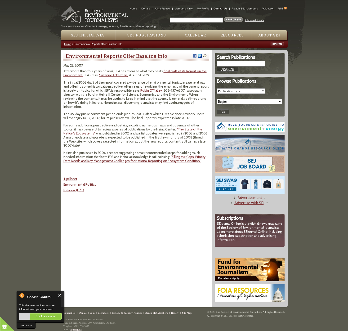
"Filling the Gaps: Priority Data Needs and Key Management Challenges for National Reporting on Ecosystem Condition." (134, 159)
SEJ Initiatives (88, 35)
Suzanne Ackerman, (113, 75)
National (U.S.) (73, 190)
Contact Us (221, 8)
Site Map (187, 312)
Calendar (195, 35)
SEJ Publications (146, 35)
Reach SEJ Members (245, 8)
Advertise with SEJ (249, 203)
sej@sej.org (76, 329)
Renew (174, 312)
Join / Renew (162, 8)
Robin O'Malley (151, 90)
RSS (280, 8)
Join (92, 312)
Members (103, 312)
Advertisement (249, 197)
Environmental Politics (79, 184)
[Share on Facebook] (195, 56)
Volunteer (268, 8)
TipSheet (70, 179)
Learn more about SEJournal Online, (242, 231)
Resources (232, 35)
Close (60, 295)
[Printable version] (205, 56)
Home (133, 8)
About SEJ (269, 35)
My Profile (203, 8)
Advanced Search (254, 20)
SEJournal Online (229, 223)
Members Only (183, 8)
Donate (145, 8)
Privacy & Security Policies (127, 312)
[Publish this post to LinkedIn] (200, 56)
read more (26, 325)
